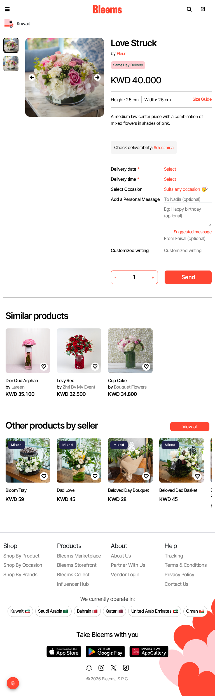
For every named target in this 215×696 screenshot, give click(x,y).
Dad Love (65, 490)
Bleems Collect (73, 574)
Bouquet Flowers (127, 387)
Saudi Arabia (50, 611)
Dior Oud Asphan (22, 380)
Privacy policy (179, 574)
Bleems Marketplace (79, 556)
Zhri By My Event (76, 387)
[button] (7, 9)
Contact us (176, 584)
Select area (163, 147)
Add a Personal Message (135, 199)
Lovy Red (65, 380)
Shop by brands (20, 574)
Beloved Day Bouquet (128, 490)
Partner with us (128, 565)
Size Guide (202, 99)
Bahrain (84, 611)
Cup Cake (117, 380)
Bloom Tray (16, 490)
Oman (192, 611)
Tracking (174, 556)
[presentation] (32, 77)
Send (188, 277)
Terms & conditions (186, 565)
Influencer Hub (73, 584)
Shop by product (21, 556)
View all (190, 426)
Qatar (111, 611)
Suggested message (193, 231)
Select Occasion (126, 189)
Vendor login (125, 574)
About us (121, 556)
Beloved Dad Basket (178, 490)
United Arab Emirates (152, 611)
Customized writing (130, 250)
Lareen (15, 387)
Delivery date (125, 169)
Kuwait (17, 611)
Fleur (121, 53)
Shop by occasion (22, 565)
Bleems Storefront (77, 565)
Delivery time (125, 179)
